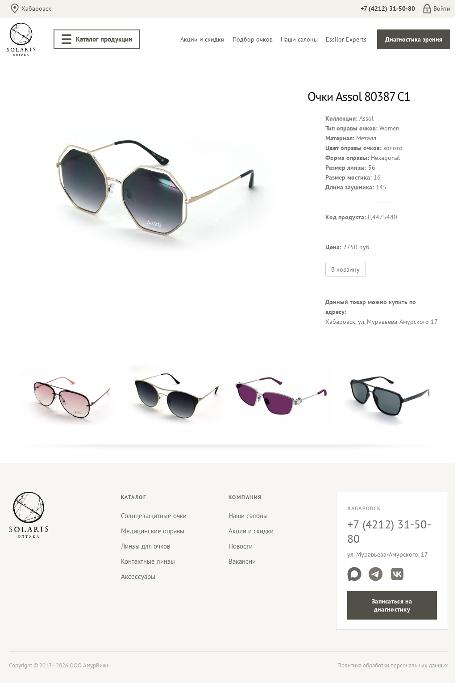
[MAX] (354, 574)
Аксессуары (138, 576)
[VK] (397, 574)
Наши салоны (299, 39)
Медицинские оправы (152, 531)
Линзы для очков (145, 546)
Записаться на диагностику (392, 605)
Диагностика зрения (413, 39)
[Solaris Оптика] (28, 514)
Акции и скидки (202, 39)
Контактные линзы (148, 561)
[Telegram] (376, 574)
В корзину (345, 269)
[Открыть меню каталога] (66, 39)
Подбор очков (253, 39)
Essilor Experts (346, 39)
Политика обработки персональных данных (392, 665)
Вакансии (242, 561)
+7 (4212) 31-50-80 (388, 8)
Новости (240, 546)
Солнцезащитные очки (154, 515)
